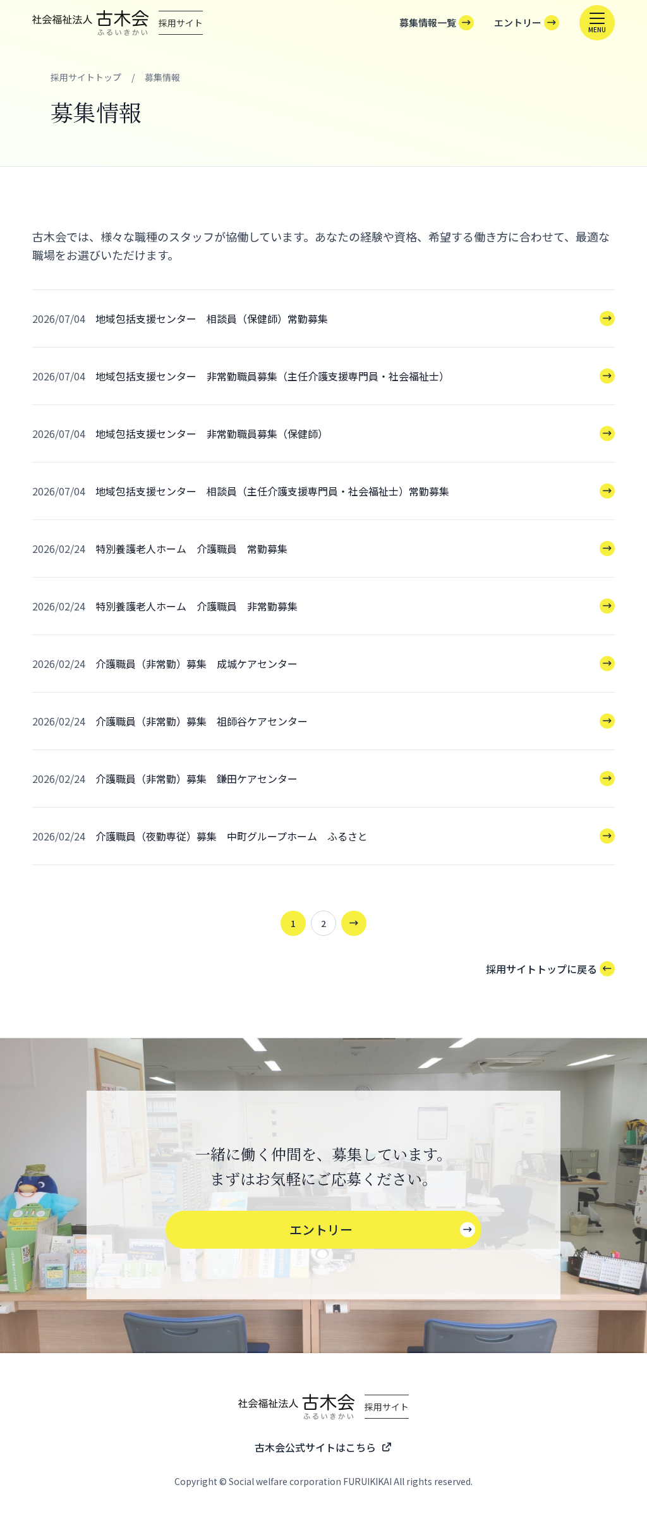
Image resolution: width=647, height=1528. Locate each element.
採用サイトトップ (86, 77)
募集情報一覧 (427, 22)
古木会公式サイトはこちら (315, 1447)
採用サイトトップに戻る (541, 968)
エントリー (517, 22)
